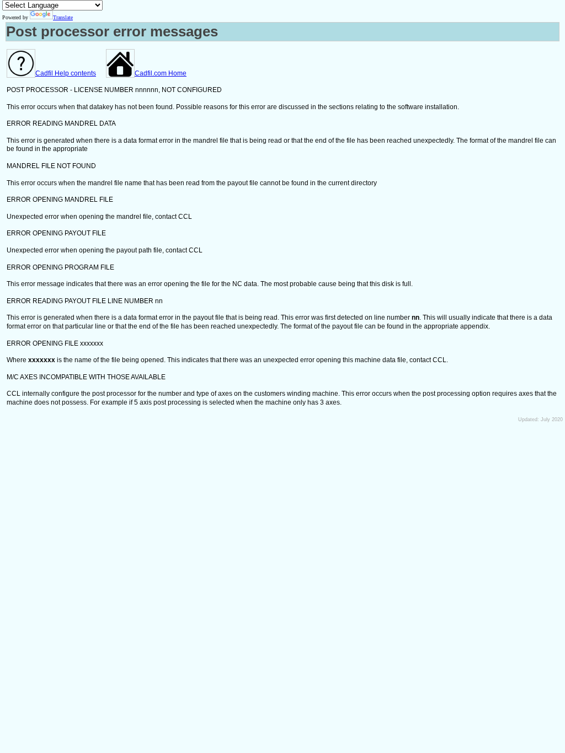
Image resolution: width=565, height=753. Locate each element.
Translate (63, 17)
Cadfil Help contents (65, 73)
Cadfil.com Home (160, 73)
